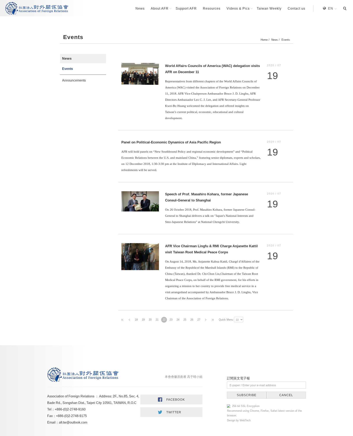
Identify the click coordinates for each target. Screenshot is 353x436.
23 (171, 319)
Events (286, 39)
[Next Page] (206, 320)
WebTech (245, 420)
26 (191, 319)
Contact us (296, 8)
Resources (211, 8)
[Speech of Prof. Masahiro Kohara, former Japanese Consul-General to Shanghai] (140, 201)
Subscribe (246, 395)
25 (184, 319)
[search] (345, 8)
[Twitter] (171, 412)
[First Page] (122, 320)
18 (136, 319)
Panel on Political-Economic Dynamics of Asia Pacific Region (171, 142)
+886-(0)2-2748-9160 (70, 409)
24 (177, 319)
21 (157, 319)
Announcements (74, 80)
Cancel (286, 395)
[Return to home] (36, 8)
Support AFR (186, 8)
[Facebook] (171, 399)
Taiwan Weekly (269, 8)
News (140, 8)
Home (264, 39)
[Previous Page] (129, 320)
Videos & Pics (238, 8)
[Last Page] (213, 320)
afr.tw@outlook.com (73, 422)
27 (198, 319)
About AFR (160, 8)
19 (143, 319)
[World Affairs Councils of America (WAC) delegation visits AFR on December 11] (140, 73)
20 (150, 319)
